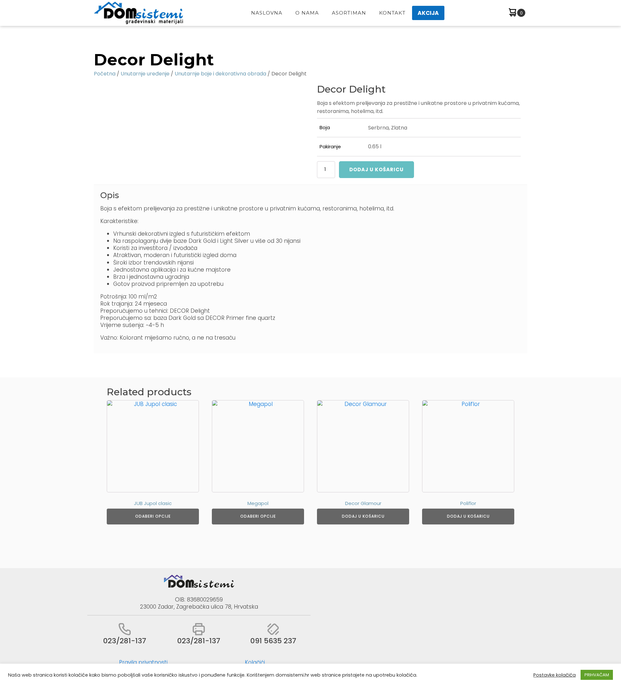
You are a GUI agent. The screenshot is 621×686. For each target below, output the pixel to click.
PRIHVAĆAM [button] (596, 675)
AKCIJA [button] (428, 13)
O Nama (307, 13)
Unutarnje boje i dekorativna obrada (220, 73)
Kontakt (392, 13)
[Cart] (516, 13)
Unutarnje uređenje (145, 73)
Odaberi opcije (153, 516)
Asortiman (349, 13)
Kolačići (255, 662)
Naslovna (266, 13)
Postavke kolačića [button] (554, 675)
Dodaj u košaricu (376, 169)
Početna (104, 73)
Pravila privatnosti (143, 662)
